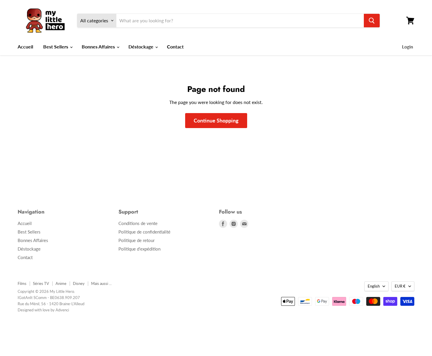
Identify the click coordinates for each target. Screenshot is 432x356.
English (374, 286)
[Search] (372, 20)
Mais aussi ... (101, 283)
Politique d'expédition (139, 248)
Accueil (25, 46)
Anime (61, 283)
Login (407, 46)
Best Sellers (56, 46)
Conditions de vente (138, 223)
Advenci (62, 310)
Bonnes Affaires (99, 46)
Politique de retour (136, 240)
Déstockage (141, 46)
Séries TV (41, 283)
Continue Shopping (216, 120)
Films (22, 283)
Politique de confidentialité (144, 231)
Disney (79, 283)
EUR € (400, 286)
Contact (175, 46)
